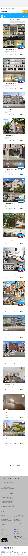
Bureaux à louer (9, 109)
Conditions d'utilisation (5, 552)
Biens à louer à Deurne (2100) (7, 498)
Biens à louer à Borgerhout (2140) (7, 499)
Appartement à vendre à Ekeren (7, 488)
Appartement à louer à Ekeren (7, 481)
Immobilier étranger (10, 8)
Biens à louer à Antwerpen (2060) (8, 496)
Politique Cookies (13, 552)
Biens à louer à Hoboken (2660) (7, 505)
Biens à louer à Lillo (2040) (6, 497)
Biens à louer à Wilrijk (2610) (6, 503)
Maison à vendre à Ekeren (6, 489)
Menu (26, 11)
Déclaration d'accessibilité (15, 554)
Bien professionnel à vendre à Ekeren (8, 491)
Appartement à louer (10, 49)
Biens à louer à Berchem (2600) (7, 502)
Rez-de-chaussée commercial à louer (13, 169)
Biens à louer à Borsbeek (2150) (7, 506)
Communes (8, 554)
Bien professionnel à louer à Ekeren (8, 482)
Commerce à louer (9, 384)
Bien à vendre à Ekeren (5, 487)
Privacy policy (19, 552)
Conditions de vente (8, 553)
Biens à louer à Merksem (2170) (7, 501)
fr (26, 8)
